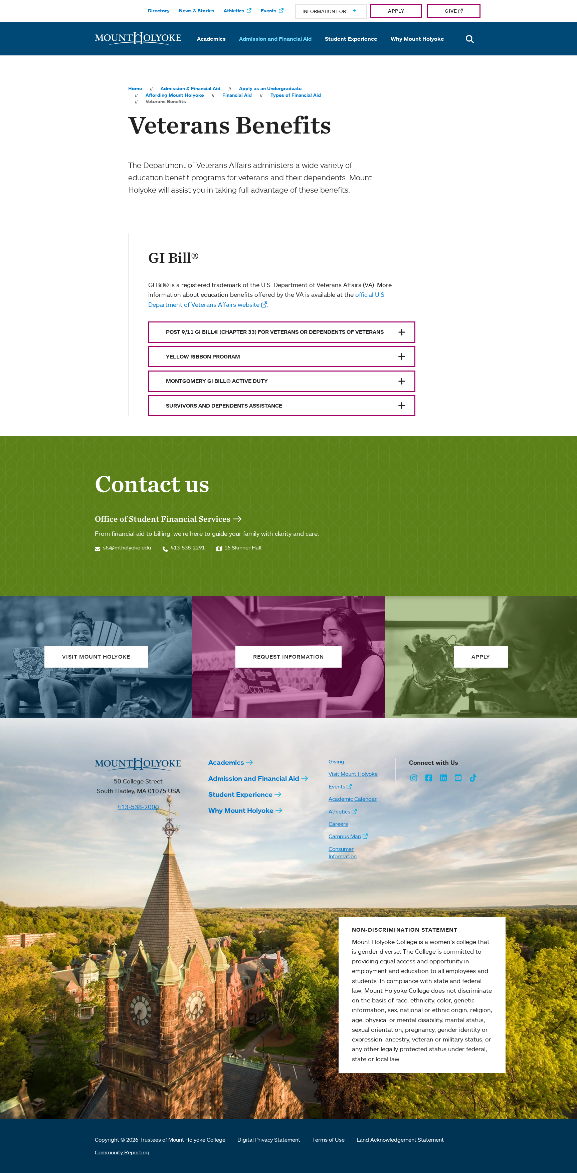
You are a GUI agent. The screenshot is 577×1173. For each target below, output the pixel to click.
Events (268, 11)
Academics (211, 38)
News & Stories (196, 11)
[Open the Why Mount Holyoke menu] (417, 48)
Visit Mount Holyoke (353, 773)
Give (451, 11)
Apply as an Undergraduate (270, 88)
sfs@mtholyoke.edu (127, 547)
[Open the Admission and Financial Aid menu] (275, 48)
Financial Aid (237, 95)
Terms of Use (328, 1139)
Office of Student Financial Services (162, 519)
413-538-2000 (138, 806)
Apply (396, 11)
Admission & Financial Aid (190, 88)
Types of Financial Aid (295, 95)
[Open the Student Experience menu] (351, 48)
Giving (336, 761)
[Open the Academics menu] (211, 48)
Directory (159, 11)
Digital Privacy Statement (268, 1139)
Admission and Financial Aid (275, 38)
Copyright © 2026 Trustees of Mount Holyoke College (160, 1139)
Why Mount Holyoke (417, 38)
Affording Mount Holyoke (175, 95)
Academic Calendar (353, 798)
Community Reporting (122, 1152)
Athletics (234, 11)
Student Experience (351, 38)
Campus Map (345, 836)
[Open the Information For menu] (338, 11)
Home (135, 88)
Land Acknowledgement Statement (400, 1139)
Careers (338, 823)
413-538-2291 (188, 547)
